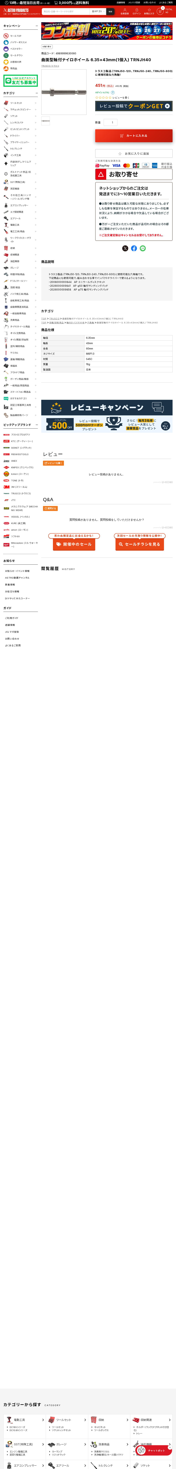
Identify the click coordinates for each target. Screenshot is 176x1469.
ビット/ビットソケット (20, 129)
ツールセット (16, 103)
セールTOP (15, 35)
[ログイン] (136, 11)
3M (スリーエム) (19, 486)
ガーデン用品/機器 (19, 379)
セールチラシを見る (139, 541)
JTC (13, 500)
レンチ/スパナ (16, 122)
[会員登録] (124, 11)
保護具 (13, 365)
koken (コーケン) (20, 474)
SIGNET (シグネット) (21, 447)
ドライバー (15, 135)
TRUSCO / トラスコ (50, 66)
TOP (44, 318)
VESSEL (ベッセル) (20, 516)
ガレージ (14, 267)
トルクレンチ (16, 148)
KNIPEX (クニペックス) (22, 467)
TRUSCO (54, 318)
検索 (110, 12)
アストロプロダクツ (20, 434)
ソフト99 (15, 536)
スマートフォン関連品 (20, 391)
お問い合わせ (150, 2)
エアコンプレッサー (19, 205)
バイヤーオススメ (18, 42)
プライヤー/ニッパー (19, 142)
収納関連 (14, 254)
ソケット (14, 116)
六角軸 (90, 322)
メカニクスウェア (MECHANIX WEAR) (24, 508)
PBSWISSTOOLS (20, 454)
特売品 (13, 68)
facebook (134, 248)
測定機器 (14, 188)
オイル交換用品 (17, 333)
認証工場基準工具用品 (20, 407)
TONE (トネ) (17, 480)
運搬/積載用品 (17, 359)
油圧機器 (14, 261)
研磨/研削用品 (17, 274)
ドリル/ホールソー (19, 280)
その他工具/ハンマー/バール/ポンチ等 (20, 197)
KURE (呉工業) (18, 523)
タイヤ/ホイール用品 (20, 326)
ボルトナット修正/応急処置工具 (20, 174)
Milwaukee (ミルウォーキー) (24, 545)
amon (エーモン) (19, 529)
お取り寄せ (46, 47)
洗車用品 (14, 320)
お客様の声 (15, 62)
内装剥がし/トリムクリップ (20, 163)
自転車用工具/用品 (19, 300)
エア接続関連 (16, 211)
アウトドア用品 (17, 372)
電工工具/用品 (17, 231)
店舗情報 (121, 2)
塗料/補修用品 (17, 346)
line (143, 248)
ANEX (14, 460)
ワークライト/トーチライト (20, 240)
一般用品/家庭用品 (19, 385)
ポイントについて (112, 92)
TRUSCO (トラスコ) (21, 493)
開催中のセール (74, 541)
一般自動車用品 (18, 313)
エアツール (15, 218)
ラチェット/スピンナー (20, 109)
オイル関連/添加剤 (19, 339)
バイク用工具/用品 (19, 294)
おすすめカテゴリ (18, 398)
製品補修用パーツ (19, 415)
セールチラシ (16, 55)
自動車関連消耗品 (19, 306)
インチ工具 (15, 155)
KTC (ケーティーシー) (22, 441)
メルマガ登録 (134, 2)
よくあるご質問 (166, 2)
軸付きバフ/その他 (76, 322)
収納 (12, 248)
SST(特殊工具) (17, 182)
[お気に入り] (149, 11)
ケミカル (14, 352)
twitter (125, 248)
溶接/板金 (15, 287)
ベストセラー (16, 48)
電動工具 (14, 224)
